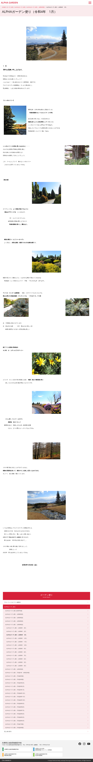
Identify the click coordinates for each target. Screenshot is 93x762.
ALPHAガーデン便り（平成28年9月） (15, 703)
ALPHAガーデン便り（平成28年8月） (15, 707)
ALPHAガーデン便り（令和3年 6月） (16, 659)
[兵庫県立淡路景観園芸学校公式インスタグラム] (84, 744)
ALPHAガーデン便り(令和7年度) (13, 611)
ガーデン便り (10, 7)
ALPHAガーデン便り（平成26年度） (14, 727)
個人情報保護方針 (7, 760)
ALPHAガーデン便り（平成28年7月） (15, 710)
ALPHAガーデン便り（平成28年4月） (15, 720)
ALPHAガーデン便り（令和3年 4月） (16, 666)
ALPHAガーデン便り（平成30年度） (14, 676)
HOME (4, 7)
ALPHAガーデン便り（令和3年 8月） (16, 652)
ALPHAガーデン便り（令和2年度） (14, 669)
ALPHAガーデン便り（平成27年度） (14, 724)
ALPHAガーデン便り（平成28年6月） (15, 714)
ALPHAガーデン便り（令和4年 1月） (16, 635)
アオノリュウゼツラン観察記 (12, 602)
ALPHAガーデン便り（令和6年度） (14, 614)
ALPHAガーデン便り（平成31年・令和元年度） (17, 672)
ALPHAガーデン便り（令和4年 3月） (16, 628)
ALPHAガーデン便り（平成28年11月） (15, 696)
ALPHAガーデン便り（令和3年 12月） (16, 638)
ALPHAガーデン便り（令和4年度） (14, 621)
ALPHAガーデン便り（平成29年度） (14, 679)
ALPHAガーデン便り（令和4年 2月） (16, 631)
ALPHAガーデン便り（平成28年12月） (15, 693)
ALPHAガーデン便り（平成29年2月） (15, 686)
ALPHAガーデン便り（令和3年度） (36, 7)
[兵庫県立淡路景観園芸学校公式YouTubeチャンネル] (88, 744)
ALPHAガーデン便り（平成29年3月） (15, 683)
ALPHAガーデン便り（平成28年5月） (15, 717)
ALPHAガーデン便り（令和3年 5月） (16, 662)
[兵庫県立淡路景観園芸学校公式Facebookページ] (79, 744)
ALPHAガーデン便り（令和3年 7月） (16, 655)
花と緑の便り (8, 731)
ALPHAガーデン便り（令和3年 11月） (16, 642)
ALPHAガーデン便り (20, 7)
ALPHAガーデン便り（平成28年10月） (15, 700)
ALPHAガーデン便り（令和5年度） (14, 617)
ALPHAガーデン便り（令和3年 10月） (16, 645)
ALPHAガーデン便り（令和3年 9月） (16, 648)
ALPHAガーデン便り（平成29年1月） (15, 690)
